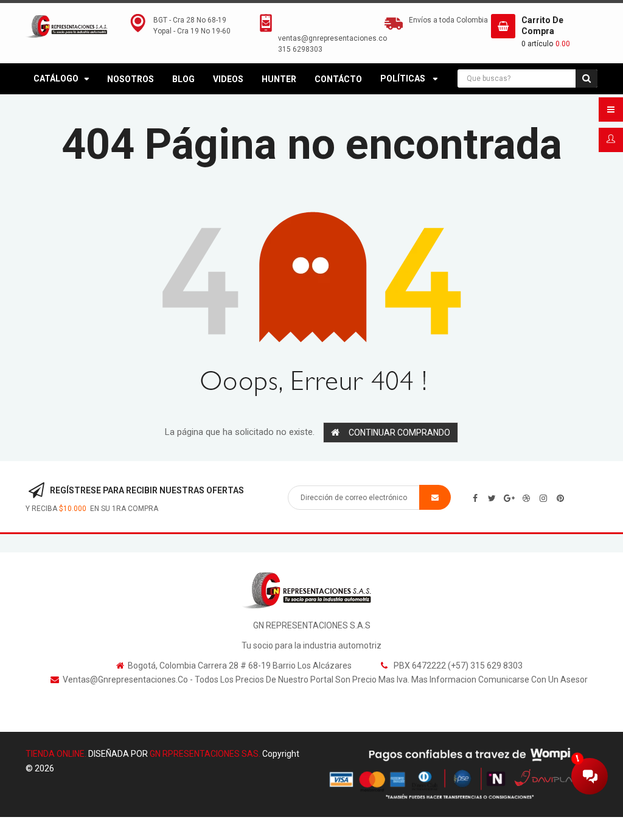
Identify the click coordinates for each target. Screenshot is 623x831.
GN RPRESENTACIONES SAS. (205, 754)
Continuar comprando (399, 432)
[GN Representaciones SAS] (311, 590)
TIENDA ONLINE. (56, 754)
